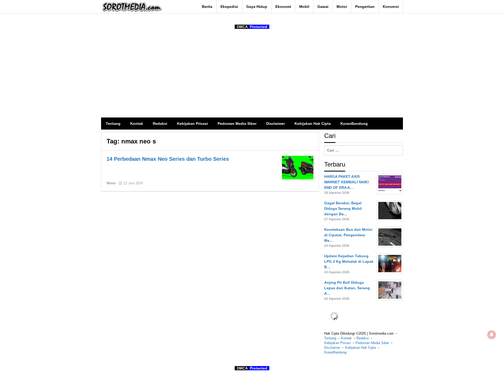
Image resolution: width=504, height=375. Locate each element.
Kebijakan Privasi (337, 343)
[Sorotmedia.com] (131, 7)
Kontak (346, 338)
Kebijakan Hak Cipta (360, 348)
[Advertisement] (252, 78)
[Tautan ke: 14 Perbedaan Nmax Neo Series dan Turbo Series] (297, 167)
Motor (111, 183)
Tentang (330, 338)
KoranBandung (335, 352)
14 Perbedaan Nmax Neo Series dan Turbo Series (168, 159)
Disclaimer (332, 348)
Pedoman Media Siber (372, 343)
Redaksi (362, 338)
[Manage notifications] (491, 334)
